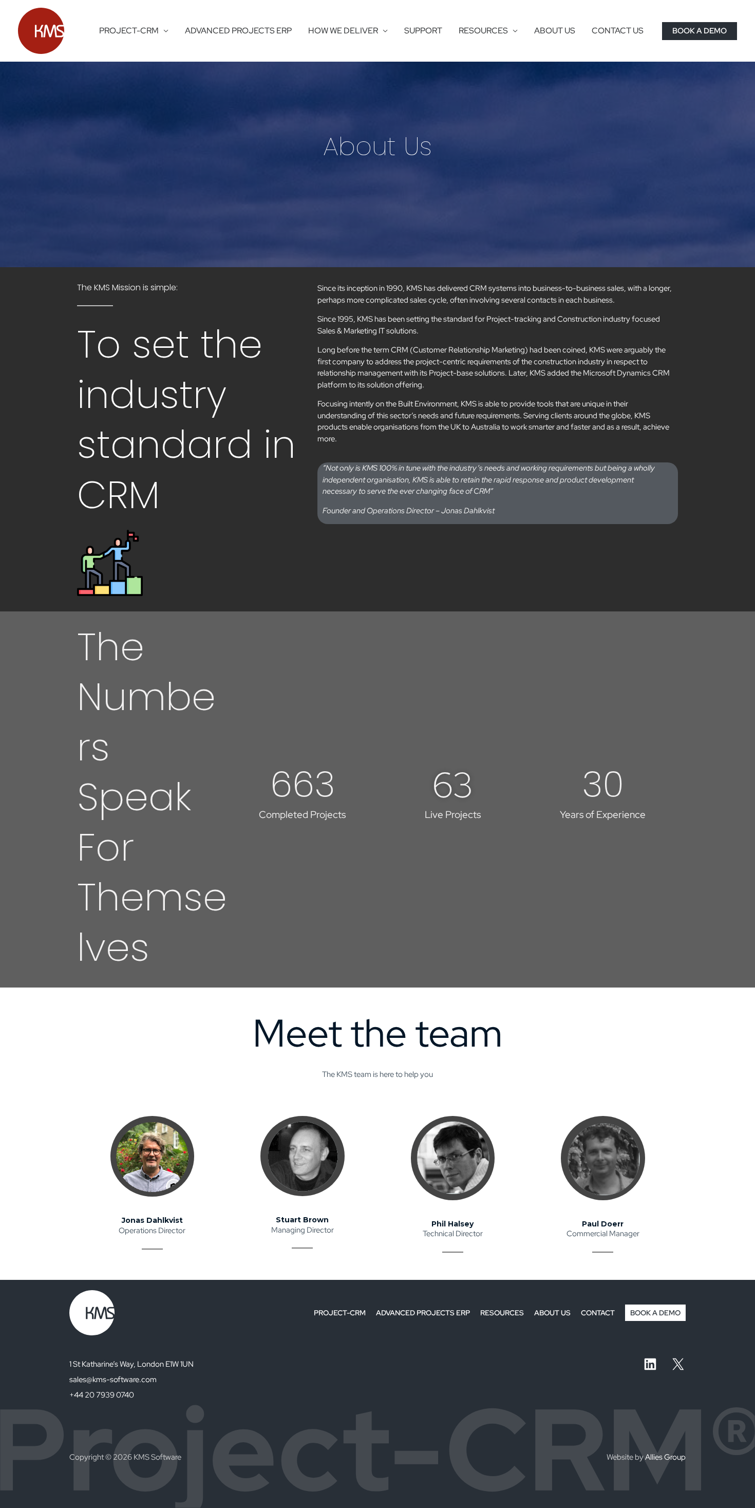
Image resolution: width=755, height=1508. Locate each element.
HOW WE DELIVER (343, 30)
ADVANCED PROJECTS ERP (238, 30)
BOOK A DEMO (655, 1312)
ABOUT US (554, 30)
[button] (699, 31)
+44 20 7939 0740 (101, 1395)
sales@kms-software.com (113, 1379)
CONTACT (598, 1312)
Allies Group (665, 1457)
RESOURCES (483, 30)
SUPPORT (423, 30)
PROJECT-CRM (129, 30)
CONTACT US (618, 30)
